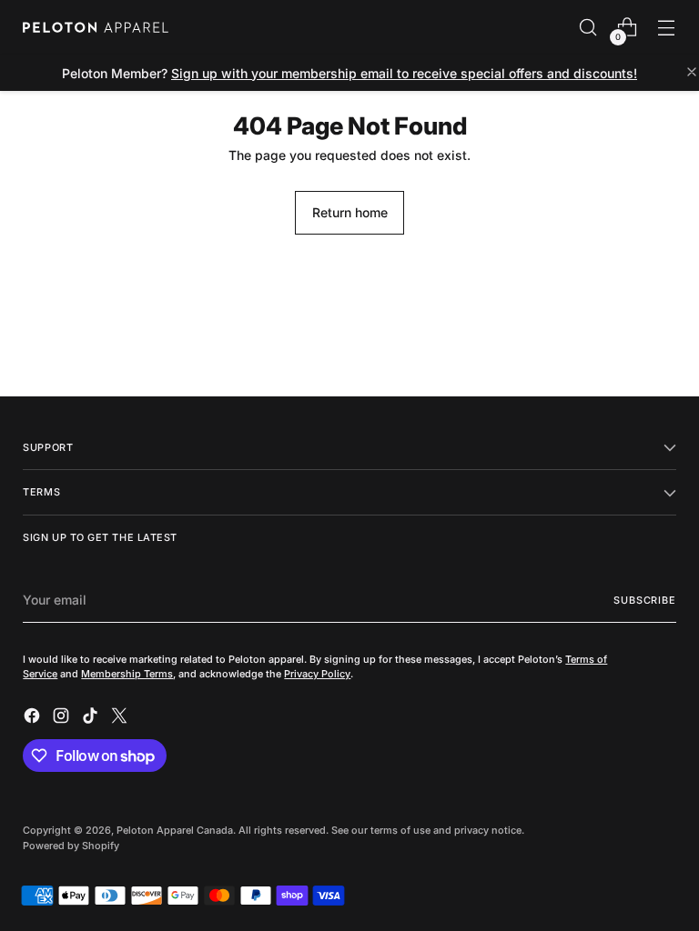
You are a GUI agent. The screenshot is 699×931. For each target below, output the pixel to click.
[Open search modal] (588, 27)
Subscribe (644, 600)
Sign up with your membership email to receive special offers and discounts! (404, 73)
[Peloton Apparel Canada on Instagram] (63, 718)
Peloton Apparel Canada (174, 830)
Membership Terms (127, 673)
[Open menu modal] (666, 27)
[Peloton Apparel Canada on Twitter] (121, 718)
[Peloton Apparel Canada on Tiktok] (92, 718)
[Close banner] (691, 73)
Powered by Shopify (71, 845)
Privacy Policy (317, 673)
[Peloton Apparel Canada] (95, 27)
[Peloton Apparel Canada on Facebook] (34, 718)
